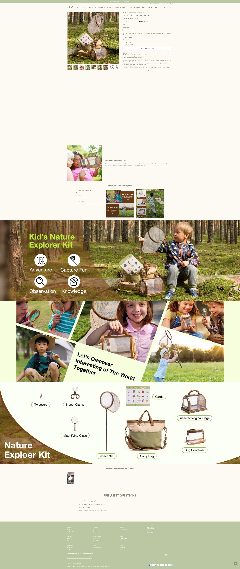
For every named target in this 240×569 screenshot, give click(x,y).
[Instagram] (167, 555)
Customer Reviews (124, 529)
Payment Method (97, 542)
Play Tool (69, 533)
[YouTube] (171, 555)
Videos (121, 545)
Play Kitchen (69, 527)
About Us (122, 527)
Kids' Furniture (70, 547)
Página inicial (125, 12)
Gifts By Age (69, 549)
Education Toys (70, 542)
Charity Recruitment (124, 542)
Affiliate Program (123, 538)
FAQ (94, 529)
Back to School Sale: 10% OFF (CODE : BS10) (120, 1)
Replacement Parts (97, 547)
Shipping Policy (96, 533)
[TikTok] (169, 555)
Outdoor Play (69, 538)
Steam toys (69, 540)
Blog (121, 531)
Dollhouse (69, 529)
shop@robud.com (150, 528)
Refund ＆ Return (97, 536)
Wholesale (122, 533)
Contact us (95, 527)
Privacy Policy (96, 538)
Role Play (69, 536)
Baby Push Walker (71, 531)
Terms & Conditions (97, 540)
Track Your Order (96, 531)
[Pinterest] (165, 555)
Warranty (95, 545)
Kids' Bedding (70, 545)
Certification (122, 547)
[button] (70, 7)
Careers (121, 536)
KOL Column (122, 549)
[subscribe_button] (90, 557)
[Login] (170, 7)
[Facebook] (163, 555)
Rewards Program (123, 540)
